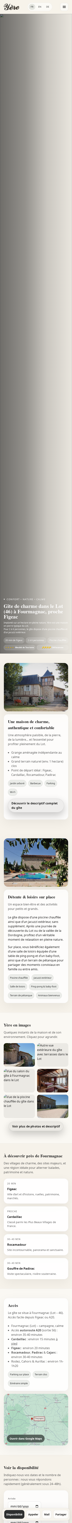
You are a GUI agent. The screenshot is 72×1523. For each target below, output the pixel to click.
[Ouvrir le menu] (64, 7)
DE (47, 6)
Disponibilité (14, 1514)
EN (39, 6)
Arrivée (12, 1498)
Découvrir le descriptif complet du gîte (34, 805)
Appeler (33, 1514)
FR (32, 6)
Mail (46, 1514)
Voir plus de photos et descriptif (36, 1126)
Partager (60, 1514)
